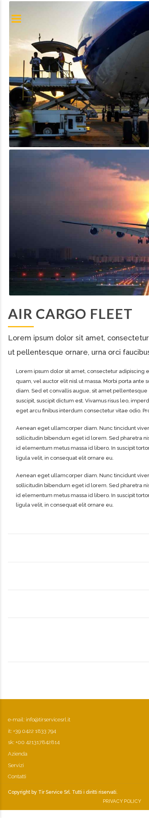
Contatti (17, 776)
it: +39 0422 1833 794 (32, 731)
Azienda (17, 754)
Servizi (16, 765)
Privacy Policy (122, 801)
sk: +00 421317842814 (34, 742)
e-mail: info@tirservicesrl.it (39, 720)
